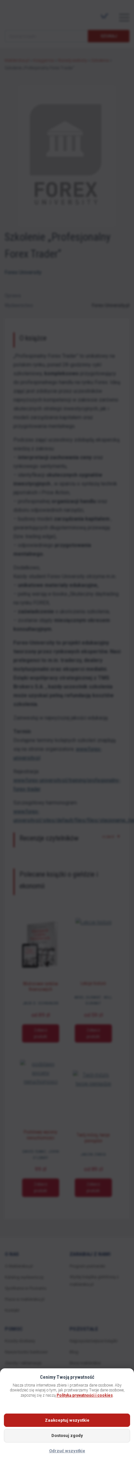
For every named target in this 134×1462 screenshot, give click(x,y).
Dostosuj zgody (67, 1435)
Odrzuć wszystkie (67, 1450)
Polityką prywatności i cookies (85, 1395)
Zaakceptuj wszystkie (67, 1420)
